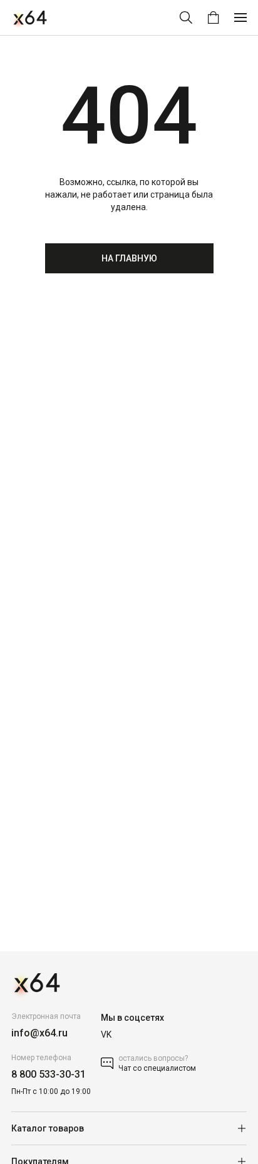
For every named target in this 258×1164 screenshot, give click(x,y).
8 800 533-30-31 (48, 1074)
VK (106, 1035)
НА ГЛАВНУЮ (129, 258)
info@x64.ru (39, 1033)
